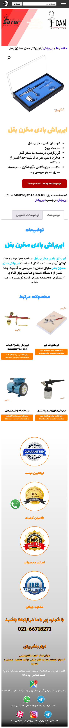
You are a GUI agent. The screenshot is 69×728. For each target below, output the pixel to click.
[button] (17, 4)
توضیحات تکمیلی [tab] (28, 215)
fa (57, 48)
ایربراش (48, 48)
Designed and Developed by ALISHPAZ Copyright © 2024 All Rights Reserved (34, 723)
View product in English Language (44, 183)
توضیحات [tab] (53, 215)
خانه (64, 48)
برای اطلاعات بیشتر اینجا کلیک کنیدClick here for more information (51, 352)
